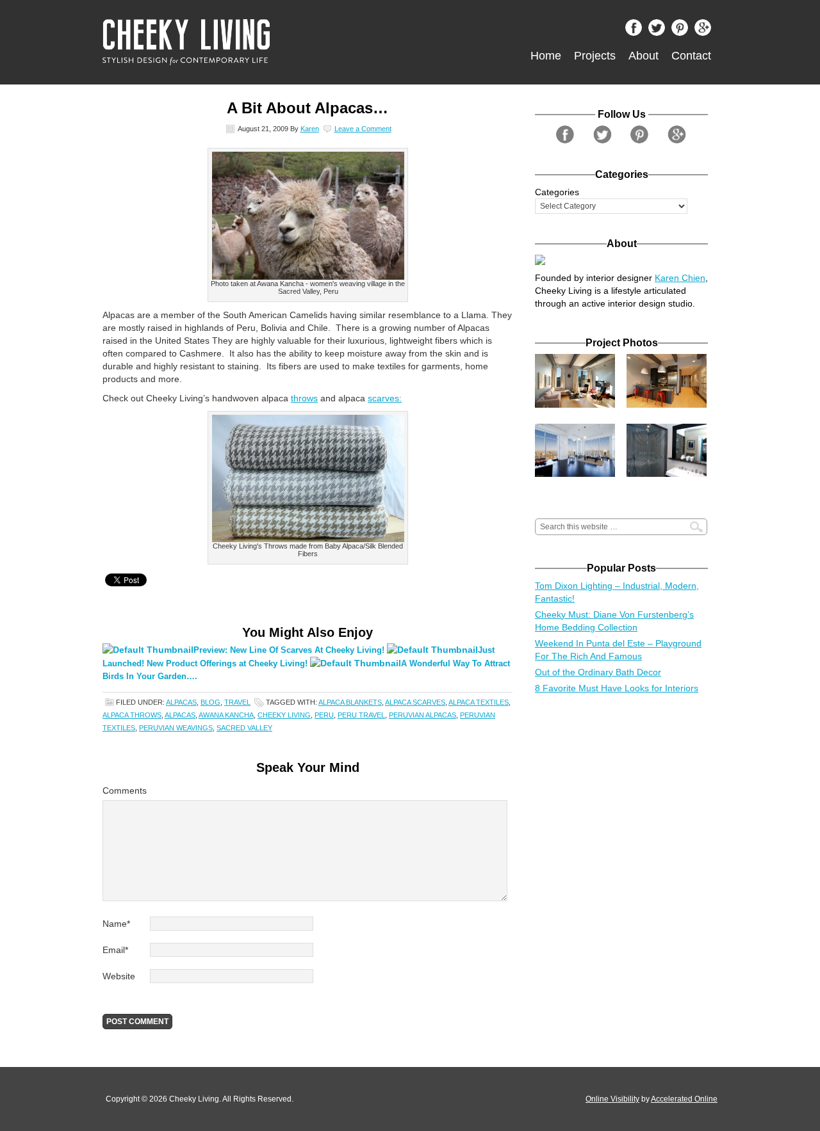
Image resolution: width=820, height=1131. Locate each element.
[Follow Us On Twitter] (659, 30)
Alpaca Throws (131, 715)
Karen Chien (680, 278)
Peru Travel (361, 715)
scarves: (385, 398)
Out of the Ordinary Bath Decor (598, 672)
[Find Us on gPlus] (706, 30)
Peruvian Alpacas (422, 715)
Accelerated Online (684, 1099)
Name (116, 923)
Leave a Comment (362, 128)
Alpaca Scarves (415, 702)
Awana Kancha (226, 715)
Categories (557, 192)
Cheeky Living (284, 715)
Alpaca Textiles (478, 702)
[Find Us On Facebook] (636, 30)
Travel (237, 702)
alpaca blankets (350, 702)
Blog (210, 702)
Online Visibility (612, 1099)
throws (304, 398)
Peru (324, 715)
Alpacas (181, 702)
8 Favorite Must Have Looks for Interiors (616, 688)
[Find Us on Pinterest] (682, 30)
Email (115, 950)
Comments (124, 790)
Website (118, 976)
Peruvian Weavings (176, 728)
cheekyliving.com (246, 42)
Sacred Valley (244, 728)
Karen (309, 128)
